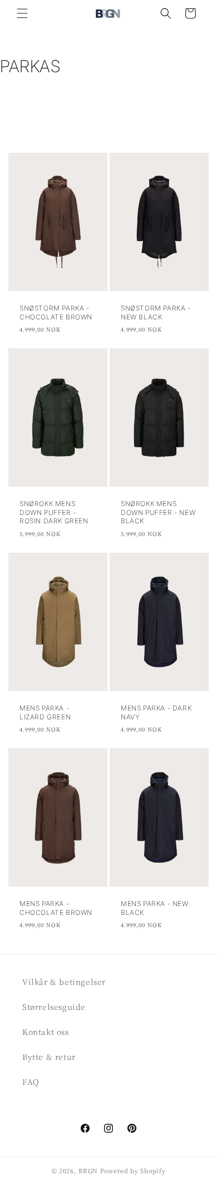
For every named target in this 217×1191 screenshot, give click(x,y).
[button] (22, 13)
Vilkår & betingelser (64, 981)
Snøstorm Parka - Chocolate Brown (55, 312)
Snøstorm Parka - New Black (156, 312)
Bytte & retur (49, 1056)
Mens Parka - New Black (155, 908)
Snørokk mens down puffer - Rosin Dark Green (53, 512)
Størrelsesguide (54, 1006)
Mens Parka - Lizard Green (45, 712)
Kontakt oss (45, 1031)
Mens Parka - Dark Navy (156, 712)
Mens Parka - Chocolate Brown (55, 908)
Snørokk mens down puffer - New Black (158, 512)
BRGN (88, 1170)
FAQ (31, 1081)
